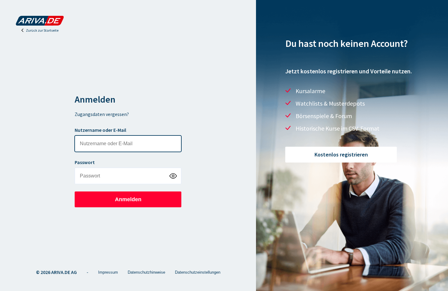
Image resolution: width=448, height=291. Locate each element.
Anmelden (128, 199)
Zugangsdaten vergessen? (102, 114)
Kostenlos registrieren (341, 154)
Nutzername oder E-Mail (100, 130)
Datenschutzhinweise (146, 272)
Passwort (85, 162)
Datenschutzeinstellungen (197, 272)
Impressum (108, 272)
